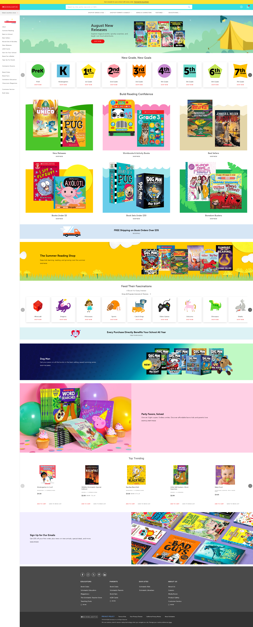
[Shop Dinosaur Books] (215, 305)
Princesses (88, 316)
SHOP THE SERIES (45, 365)
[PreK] (38, 71)
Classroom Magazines (9, 83)
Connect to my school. (141, 2)
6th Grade (215, 82)
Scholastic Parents (8, 66)
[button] (22, 486)
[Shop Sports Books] (113, 305)
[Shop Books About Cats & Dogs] (139, 305)
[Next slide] (250, 75)
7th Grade (240, 82)
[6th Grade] (215, 71)
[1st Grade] (88, 71)
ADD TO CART (41, 504)
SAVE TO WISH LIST (55, 504)
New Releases (7, 45)
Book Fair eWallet (8, 56)
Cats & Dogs (139, 316)
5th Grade (189, 82)
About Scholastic (170, 616)
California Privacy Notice (153, 616)
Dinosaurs (215, 316)
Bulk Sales (5, 93)
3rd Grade (139, 82)
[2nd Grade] (113, 71)
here (170, 622)
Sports (113, 316)
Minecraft (38, 316)
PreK (38, 82)
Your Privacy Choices (136, 616)
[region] (136, 486)
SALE (4, 27)
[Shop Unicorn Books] (189, 305)
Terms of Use (122, 616)
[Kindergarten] (63, 71)
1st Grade (88, 82)
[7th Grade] (240, 71)
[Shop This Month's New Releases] (160, 34)
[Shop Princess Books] (88, 305)
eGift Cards (6, 49)
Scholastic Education (9, 79)
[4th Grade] (164, 71)
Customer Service (8, 89)
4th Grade (164, 82)
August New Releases (102, 27)
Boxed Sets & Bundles (9, 41)
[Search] (189, 7)
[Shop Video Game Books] (164, 305)
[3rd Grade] (139, 71)
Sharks (240, 316)
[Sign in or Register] (241, 7)
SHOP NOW (59, 156)
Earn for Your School (9, 52)
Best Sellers (6, 38)
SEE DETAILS (136, 233)
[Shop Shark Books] (240, 305)
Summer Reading (8, 30)
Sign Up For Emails (8, 60)
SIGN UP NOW (34, 542)
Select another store (9, 12)
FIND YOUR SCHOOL (136, 335)
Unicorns (189, 316)
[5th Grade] (189, 71)
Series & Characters (144, 12)
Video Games (164, 316)
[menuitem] (97, 12)
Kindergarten (63, 82)
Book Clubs (6, 72)
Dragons (63, 316)
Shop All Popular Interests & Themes (135, 294)
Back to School (7, 34)
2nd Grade (114, 82)
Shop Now (38, 84)
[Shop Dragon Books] (63, 305)
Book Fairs (5, 76)
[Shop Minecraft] (38, 305)
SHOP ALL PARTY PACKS (148, 421)
